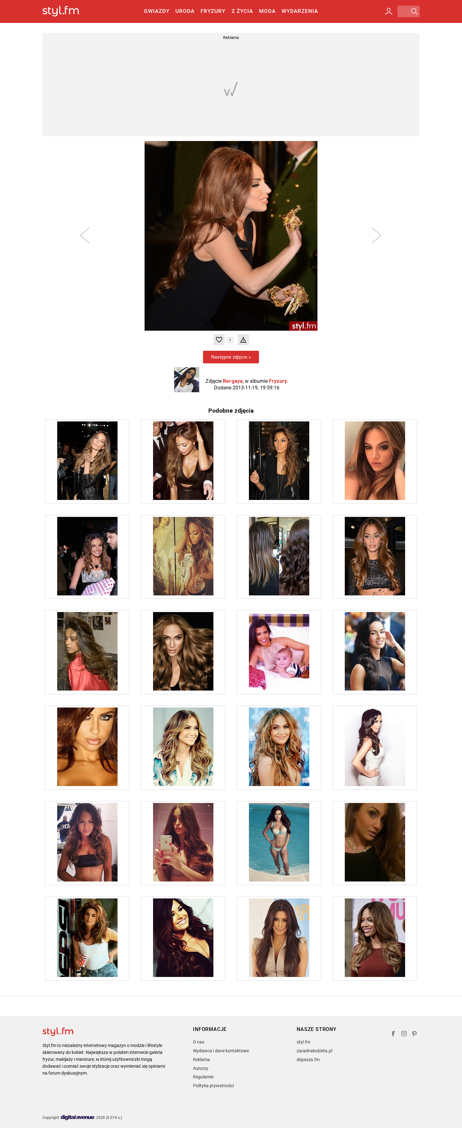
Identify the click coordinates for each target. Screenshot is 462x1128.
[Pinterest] (415, 1034)
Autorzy (200, 1068)
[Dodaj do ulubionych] (219, 339)
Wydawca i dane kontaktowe (221, 1050)
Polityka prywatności (213, 1085)
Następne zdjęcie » (231, 357)
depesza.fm (308, 1059)
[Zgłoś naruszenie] (243, 339)
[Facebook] (393, 1034)
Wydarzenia (300, 11)
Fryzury (213, 11)
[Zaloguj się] (388, 11)
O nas (198, 1041)
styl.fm (303, 1041)
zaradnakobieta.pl (314, 1050)
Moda (267, 11)
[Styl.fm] (67, 11)
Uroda (185, 11)
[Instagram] (404, 1034)
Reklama (201, 1059)
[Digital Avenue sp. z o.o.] (77, 1118)
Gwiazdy (156, 11)
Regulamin (203, 1076)
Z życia (242, 11)
